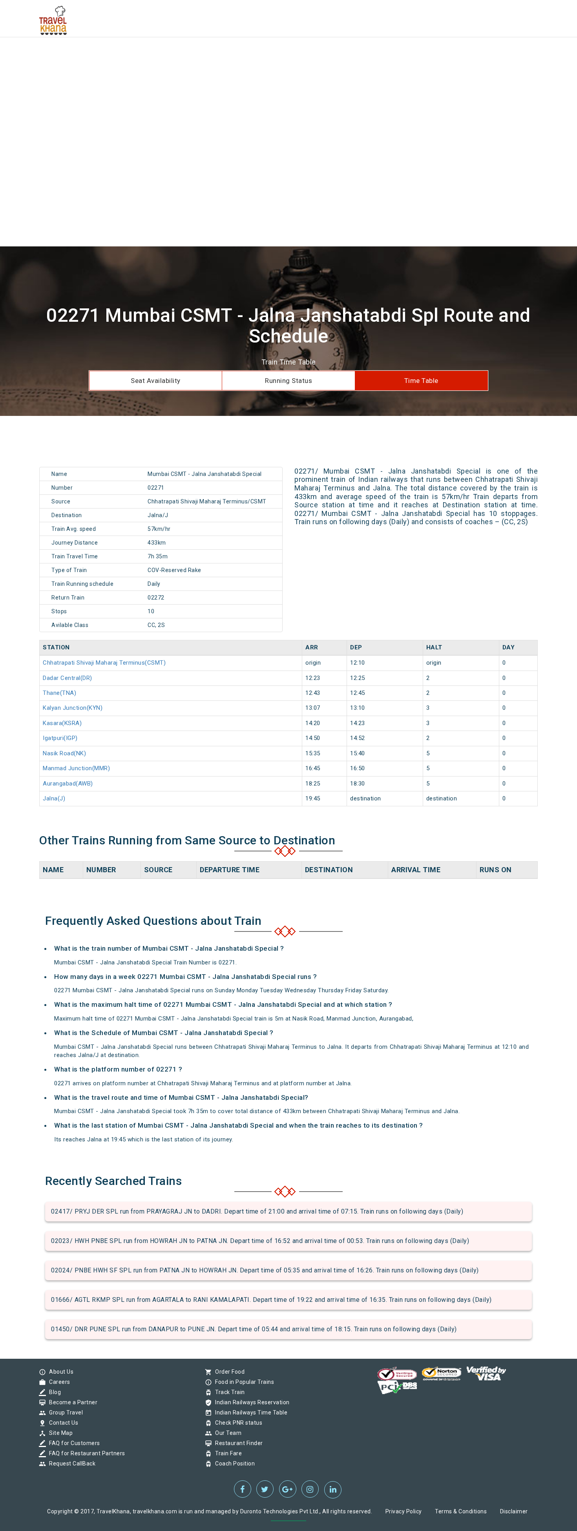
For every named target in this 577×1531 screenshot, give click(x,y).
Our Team (226, 1433)
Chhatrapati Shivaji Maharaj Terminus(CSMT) (104, 662)
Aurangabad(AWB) (68, 783)
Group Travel (64, 1412)
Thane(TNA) (59, 692)
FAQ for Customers (72, 1443)
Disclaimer (514, 1511)
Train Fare (226, 1453)
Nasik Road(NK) (64, 753)
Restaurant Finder (237, 1443)
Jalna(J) (54, 798)
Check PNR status (236, 1423)
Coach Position (233, 1463)
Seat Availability (156, 381)
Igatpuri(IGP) (60, 738)
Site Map (59, 1433)
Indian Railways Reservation (250, 1402)
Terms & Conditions (461, 1511)
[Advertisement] (235, 55)
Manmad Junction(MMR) (76, 768)
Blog (53, 1392)
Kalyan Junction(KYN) (72, 707)
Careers (57, 1382)
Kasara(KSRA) (62, 723)
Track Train (228, 1392)
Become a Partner (71, 1402)
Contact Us (61, 1423)
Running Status (288, 381)
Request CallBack (70, 1463)
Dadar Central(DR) (67, 678)
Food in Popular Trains (242, 1382)
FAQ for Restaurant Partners (85, 1453)
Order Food (228, 1372)
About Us (59, 1372)
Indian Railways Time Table (249, 1412)
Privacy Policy (403, 1511)
